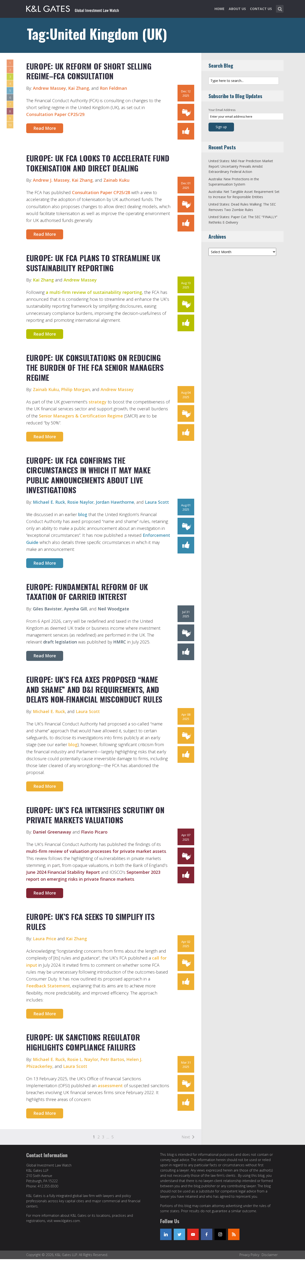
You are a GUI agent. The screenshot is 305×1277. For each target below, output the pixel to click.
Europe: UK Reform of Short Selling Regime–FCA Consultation (89, 71)
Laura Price (44, 938)
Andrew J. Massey (51, 180)
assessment (110, 1085)
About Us (237, 8)
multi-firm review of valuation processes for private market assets (96, 851)
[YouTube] (193, 1234)
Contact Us (261, 8)
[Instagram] (220, 1234)
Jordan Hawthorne (115, 502)
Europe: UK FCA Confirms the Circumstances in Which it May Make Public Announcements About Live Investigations (88, 475)
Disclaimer (270, 1254)
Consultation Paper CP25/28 (101, 192)
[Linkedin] (166, 1234)
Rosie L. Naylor (82, 1059)
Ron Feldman (113, 88)
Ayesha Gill (75, 609)
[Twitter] (179, 1234)
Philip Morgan (75, 389)
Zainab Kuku (115, 180)
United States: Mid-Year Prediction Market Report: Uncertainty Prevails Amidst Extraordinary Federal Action (240, 166)
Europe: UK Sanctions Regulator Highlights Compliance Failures (83, 1042)
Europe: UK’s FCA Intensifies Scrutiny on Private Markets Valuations (95, 814)
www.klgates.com (67, 1220)
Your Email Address (221, 110)
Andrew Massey (49, 88)
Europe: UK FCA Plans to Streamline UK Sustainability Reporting (93, 262)
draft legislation (60, 642)
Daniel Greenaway (52, 832)
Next (186, 1137)
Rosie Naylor (80, 502)
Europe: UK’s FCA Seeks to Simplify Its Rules (90, 921)
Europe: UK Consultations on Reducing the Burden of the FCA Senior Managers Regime (95, 367)
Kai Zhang (78, 88)
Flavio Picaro (94, 832)
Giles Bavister (47, 609)
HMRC (119, 642)
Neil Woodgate (113, 609)
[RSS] (233, 1234)
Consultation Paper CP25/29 (55, 114)
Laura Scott (157, 502)
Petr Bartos (112, 1059)
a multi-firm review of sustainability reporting (94, 292)
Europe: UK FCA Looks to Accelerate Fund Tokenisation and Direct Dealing (97, 163)
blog (82, 514)
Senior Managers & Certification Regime (81, 416)
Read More (44, 128)
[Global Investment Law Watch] (77, 8)
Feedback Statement (48, 986)
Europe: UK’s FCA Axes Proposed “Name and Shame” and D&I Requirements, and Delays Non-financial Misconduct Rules (94, 689)
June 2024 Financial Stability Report (63, 872)
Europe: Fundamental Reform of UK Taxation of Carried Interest (87, 591)
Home (219, 8)
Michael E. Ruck (49, 502)
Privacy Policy (249, 1254)
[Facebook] (206, 1234)
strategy (98, 402)
